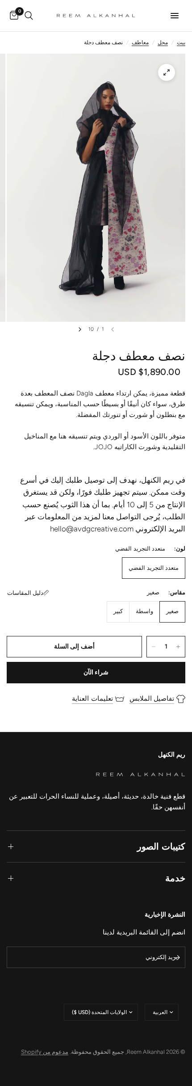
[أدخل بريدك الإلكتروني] (176, 957)
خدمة (175, 878)
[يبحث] (28, 15)
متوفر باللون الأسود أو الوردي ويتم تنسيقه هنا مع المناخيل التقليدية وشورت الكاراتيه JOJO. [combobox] (104, 441)
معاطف (140, 42)
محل (163, 42)
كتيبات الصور (161, 846)
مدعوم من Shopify (44, 1051)
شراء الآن (96, 672)
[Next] (80, 329)
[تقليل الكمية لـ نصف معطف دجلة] (153, 646)
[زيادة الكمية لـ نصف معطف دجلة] (178, 646)
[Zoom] (166, 72)
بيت (181, 42)
